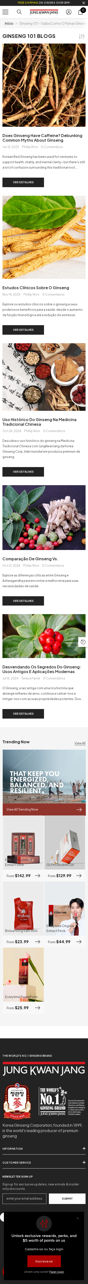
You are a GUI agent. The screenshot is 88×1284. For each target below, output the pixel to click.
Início (9, 23)
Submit (67, 1198)
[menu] (5, 12)
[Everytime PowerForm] (23, 975)
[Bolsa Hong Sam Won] (23, 909)
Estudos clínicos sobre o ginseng (35, 287)
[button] (83, 642)
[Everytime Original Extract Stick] (65, 909)
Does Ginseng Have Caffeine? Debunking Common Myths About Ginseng (42, 137)
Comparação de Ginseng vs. (30, 558)
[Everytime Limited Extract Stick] (23, 842)
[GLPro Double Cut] (65, 842)
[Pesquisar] (19, 12)
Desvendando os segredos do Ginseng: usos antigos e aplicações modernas (41, 669)
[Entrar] (68, 12)
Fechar (84, 3)
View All (80, 743)
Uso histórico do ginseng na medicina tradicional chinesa (39, 421)
